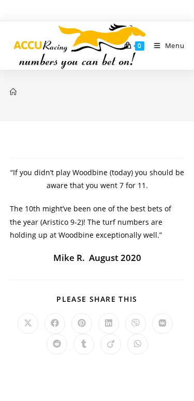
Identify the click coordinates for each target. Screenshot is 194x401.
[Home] (13, 92)
